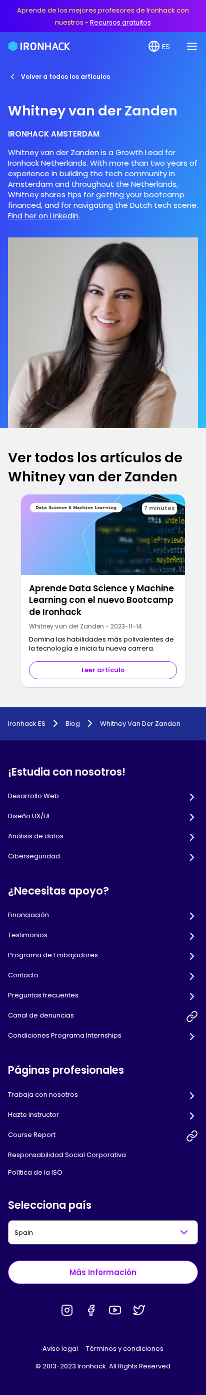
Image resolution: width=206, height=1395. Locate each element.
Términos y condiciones (125, 1348)
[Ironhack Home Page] (39, 46)
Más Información (103, 1272)
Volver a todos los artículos (65, 76)
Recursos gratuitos (120, 22)
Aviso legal (60, 1348)
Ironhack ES (27, 723)
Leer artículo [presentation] (103, 670)
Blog (73, 723)
